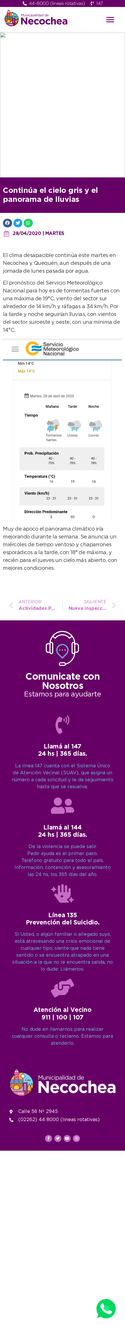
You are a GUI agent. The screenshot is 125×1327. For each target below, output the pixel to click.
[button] (110, 19)
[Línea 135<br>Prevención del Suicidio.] (62, 893)
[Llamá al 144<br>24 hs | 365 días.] (62, 805)
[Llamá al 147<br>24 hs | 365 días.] (62, 724)
